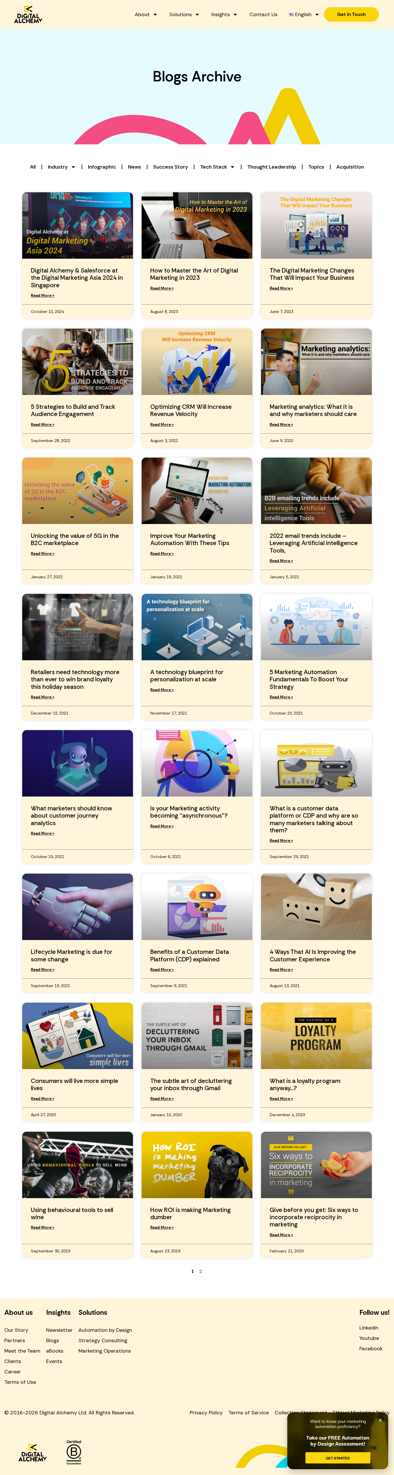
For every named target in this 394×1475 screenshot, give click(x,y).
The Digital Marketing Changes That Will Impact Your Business (312, 274)
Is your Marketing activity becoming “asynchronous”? (189, 812)
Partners (14, 1340)
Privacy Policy (206, 1412)
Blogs (52, 1340)
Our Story (16, 1330)
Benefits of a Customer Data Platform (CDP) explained (189, 955)
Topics (316, 166)
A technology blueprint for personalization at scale (187, 675)
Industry (58, 166)
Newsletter (59, 1330)
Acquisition (350, 166)
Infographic (102, 166)
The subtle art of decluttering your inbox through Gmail (191, 1084)
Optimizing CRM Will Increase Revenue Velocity (191, 410)
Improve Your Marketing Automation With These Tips (189, 539)
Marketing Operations (104, 1350)
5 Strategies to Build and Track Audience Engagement (73, 410)
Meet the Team (22, 1350)
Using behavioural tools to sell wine (72, 1213)
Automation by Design (105, 1330)
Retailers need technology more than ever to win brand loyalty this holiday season (75, 679)
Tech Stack (213, 166)
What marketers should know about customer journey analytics (71, 815)
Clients (12, 1361)
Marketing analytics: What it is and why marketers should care (313, 410)
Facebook (371, 1348)
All (33, 166)
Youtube (369, 1338)
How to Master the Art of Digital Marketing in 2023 (194, 274)
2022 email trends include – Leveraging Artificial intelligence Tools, (314, 543)
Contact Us (263, 14)
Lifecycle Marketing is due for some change (71, 955)
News (134, 166)
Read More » (42, 295)
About (142, 14)
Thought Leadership (271, 166)
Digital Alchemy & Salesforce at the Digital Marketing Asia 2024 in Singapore (77, 277)
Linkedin (368, 1327)
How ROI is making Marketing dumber (190, 1213)
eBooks (54, 1350)
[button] (380, 1420)
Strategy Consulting (102, 1340)
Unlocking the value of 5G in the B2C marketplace (75, 539)
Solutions (180, 14)
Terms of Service (248, 1412)
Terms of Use (20, 1382)
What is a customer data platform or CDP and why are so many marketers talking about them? (314, 819)
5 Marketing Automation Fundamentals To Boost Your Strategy (309, 679)
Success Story (170, 166)
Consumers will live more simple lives (74, 1084)
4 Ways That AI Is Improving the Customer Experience (313, 955)
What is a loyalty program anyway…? (305, 1084)
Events (54, 1361)
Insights (220, 14)
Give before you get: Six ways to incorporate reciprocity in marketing (314, 1217)
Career (12, 1371)
